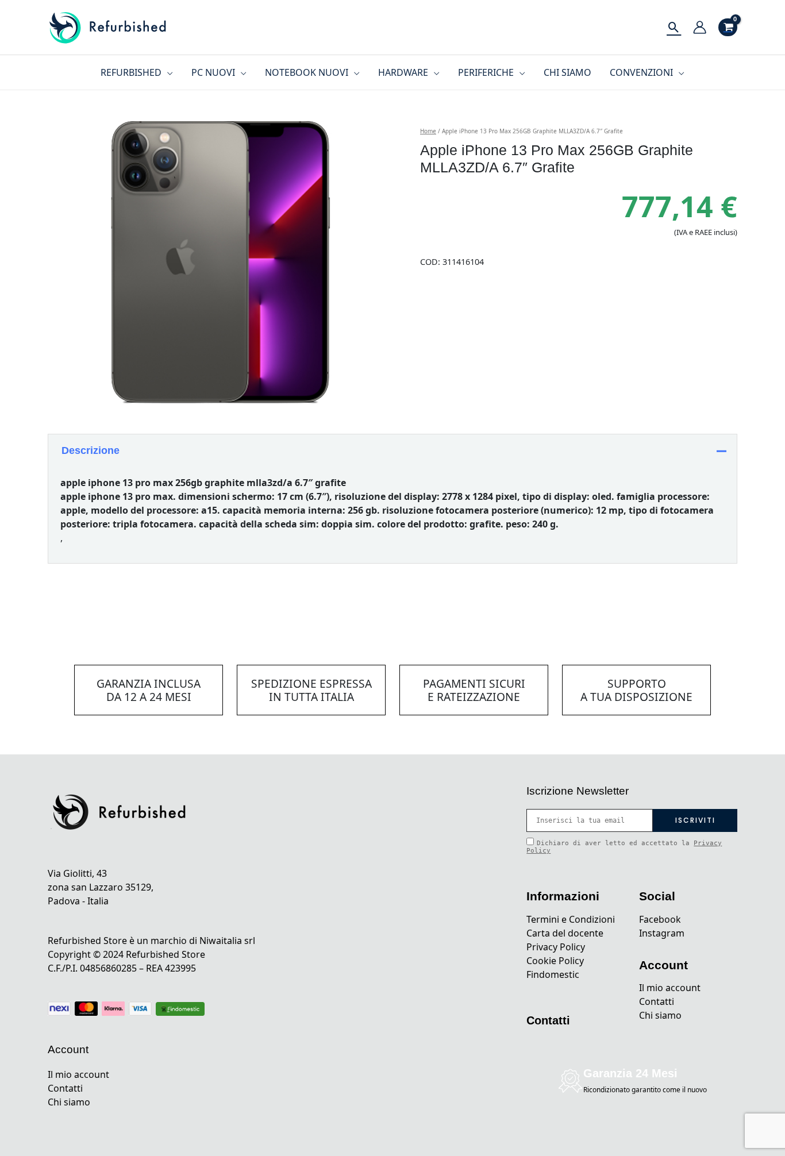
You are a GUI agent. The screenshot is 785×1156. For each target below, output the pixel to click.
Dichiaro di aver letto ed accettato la (624, 846)
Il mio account (78, 1074)
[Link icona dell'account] (699, 27)
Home (428, 131)
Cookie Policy (555, 960)
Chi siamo (69, 1102)
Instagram (661, 933)
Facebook (660, 919)
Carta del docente (564, 933)
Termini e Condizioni (570, 919)
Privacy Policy (555, 947)
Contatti (65, 1088)
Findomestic (552, 974)
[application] (167, 72)
